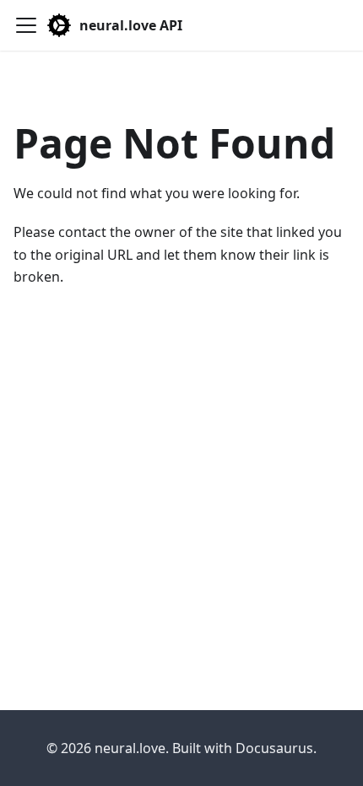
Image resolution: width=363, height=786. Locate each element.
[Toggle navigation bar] (26, 25)
